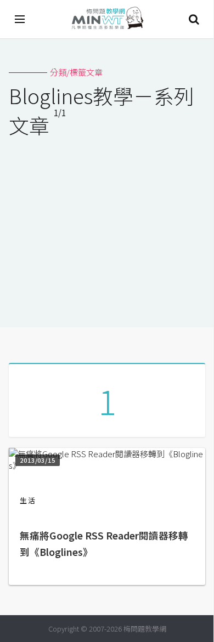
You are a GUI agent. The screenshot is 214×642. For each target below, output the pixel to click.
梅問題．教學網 (107, 19)
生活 (28, 500)
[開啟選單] (20, 19)
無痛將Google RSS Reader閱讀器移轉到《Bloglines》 (104, 544)
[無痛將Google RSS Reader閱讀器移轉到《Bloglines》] (107, 465)
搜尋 (193, 19)
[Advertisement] (107, 225)
